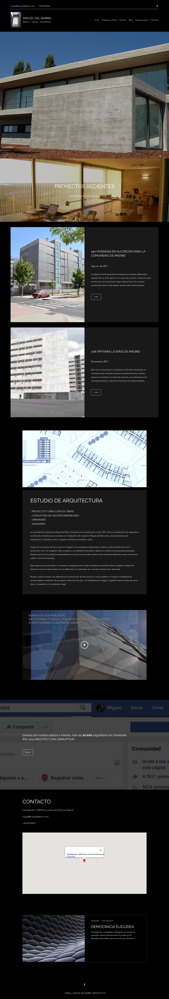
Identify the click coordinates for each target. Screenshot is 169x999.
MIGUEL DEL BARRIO (37, 18)
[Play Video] (84, 645)
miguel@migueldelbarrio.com (23, 6)
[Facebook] (157, 6)
